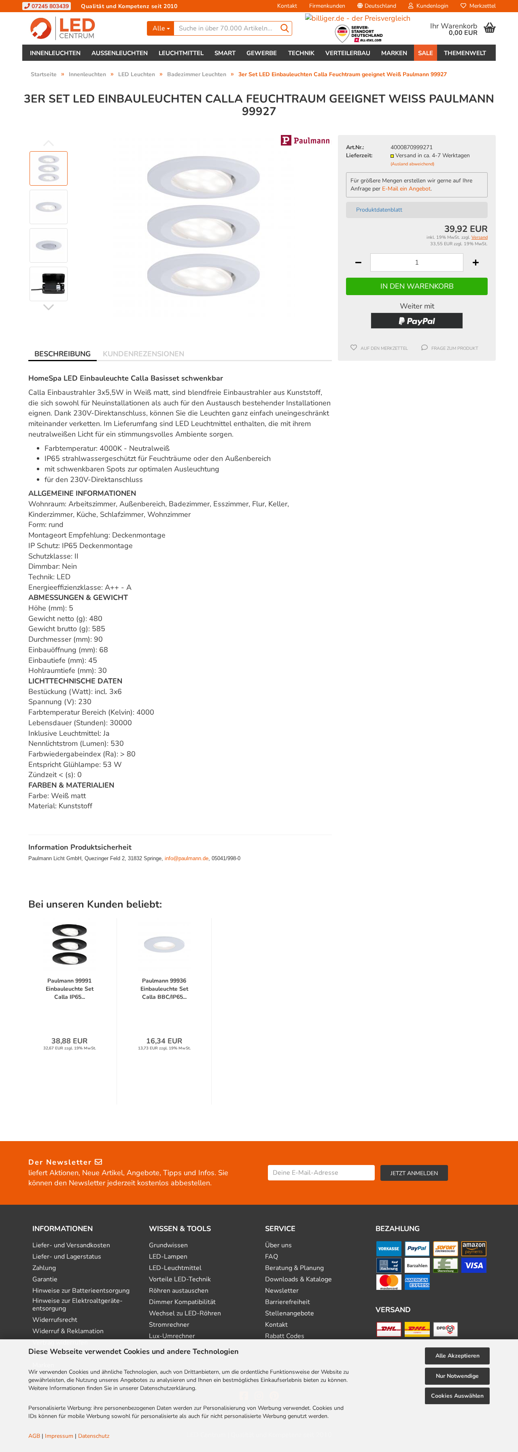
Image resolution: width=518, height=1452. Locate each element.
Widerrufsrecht (54, 1320)
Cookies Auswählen (457, 1396)
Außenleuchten (119, 53)
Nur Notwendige (457, 1376)
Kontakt (287, 6)
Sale (425, 53)
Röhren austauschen (178, 1291)
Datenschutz (93, 1436)
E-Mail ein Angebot (406, 189)
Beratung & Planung (294, 1268)
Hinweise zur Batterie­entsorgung (81, 1291)
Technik (301, 53)
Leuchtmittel (181, 53)
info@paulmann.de (186, 858)
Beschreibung (62, 354)
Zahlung (44, 1268)
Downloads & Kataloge (298, 1279)
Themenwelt (465, 53)
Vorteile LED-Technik (180, 1279)
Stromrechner (169, 1325)
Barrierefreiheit (287, 1302)
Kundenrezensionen (143, 354)
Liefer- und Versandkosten (71, 1245)
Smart (225, 53)
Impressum (59, 1436)
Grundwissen (168, 1245)
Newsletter (282, 1291)
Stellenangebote (289, 1313)
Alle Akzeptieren (457, 1356)
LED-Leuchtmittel (175, 1268)
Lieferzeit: (359, 155)
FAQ (271, 1257)
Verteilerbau (347, 53)
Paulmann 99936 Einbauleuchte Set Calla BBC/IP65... (164, 989)
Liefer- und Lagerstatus (66, 1257)
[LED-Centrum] (81, 28)
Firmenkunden (327, 6)
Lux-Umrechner (172, 1336)
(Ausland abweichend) (412, 164)
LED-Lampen (168, 1257)
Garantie (44, 1279)
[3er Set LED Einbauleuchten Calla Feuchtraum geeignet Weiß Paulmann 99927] (204, 226)
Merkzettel (481, 6)
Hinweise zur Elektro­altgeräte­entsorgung (77, 1305)
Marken (394, 53)
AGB (34, 1436)
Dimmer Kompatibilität (182, 1302)
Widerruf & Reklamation (68, 1331)
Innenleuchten (55, 53)
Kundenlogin (430, 6)
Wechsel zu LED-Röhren (185, 1313)
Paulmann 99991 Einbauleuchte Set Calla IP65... (69, 989)
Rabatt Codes (284, 1336)
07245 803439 (49, 6)
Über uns (278, 1245)
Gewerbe (261, 53)
